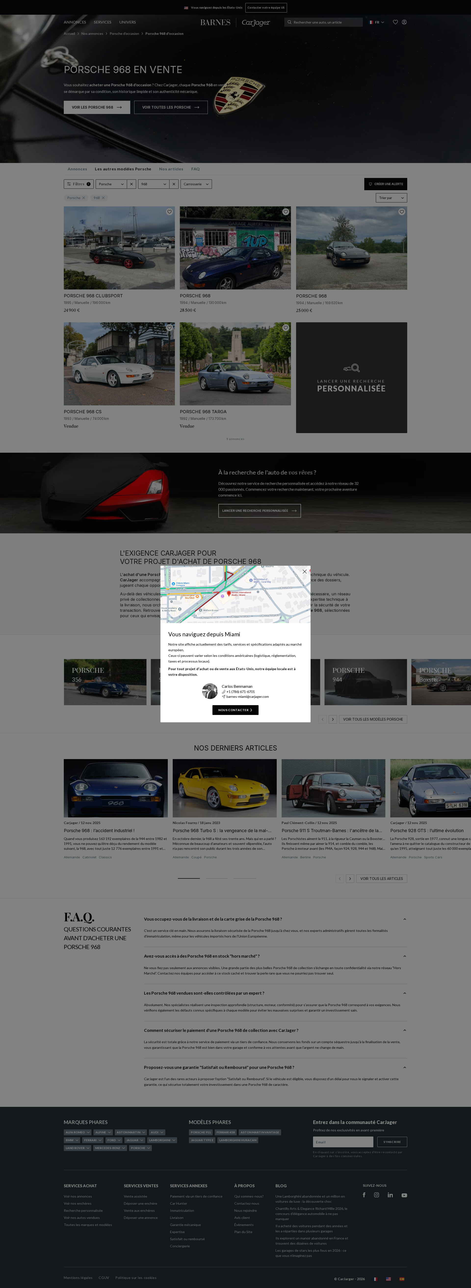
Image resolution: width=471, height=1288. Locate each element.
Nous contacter (233, 710)
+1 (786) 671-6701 (240, 691)
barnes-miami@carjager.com (247, 696)
